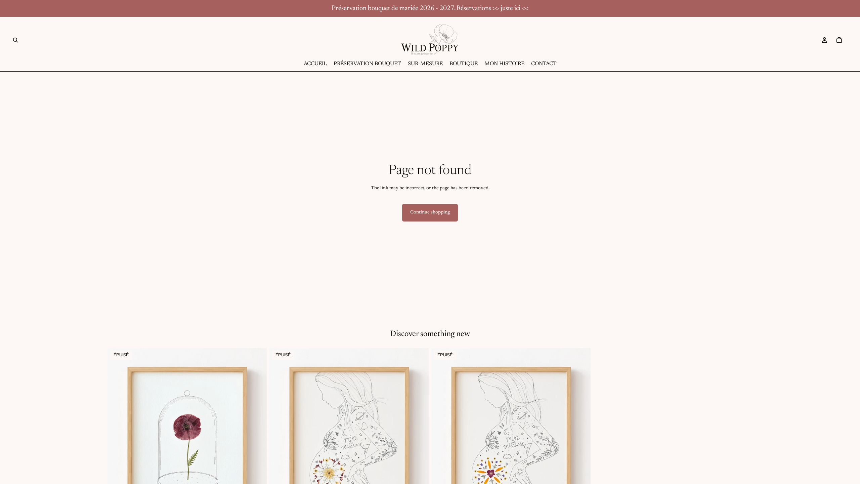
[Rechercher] (15, 40)
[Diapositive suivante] (418, 447)
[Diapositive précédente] (279, 447)
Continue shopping (430, 212)
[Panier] (839, 40)
